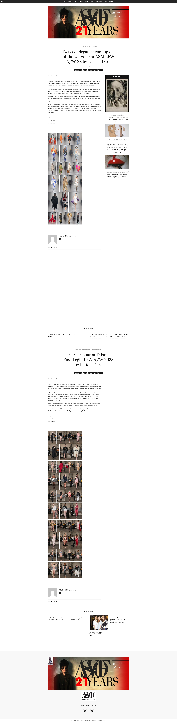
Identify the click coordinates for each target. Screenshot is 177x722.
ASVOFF (91, 1)
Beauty (107, 171)
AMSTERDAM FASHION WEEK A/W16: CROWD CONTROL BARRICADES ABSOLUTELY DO (119, 336)
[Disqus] (74, 269)
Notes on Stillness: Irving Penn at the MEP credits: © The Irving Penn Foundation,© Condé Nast (117, 176)
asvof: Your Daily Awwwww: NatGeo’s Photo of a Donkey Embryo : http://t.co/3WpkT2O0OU (118, 620)
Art (75, 1)
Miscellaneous (88, 46)
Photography (114, 115)
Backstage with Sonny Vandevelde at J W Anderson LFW (97, 633)
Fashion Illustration (111, 140)
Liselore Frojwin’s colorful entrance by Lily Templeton (55, 618)
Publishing (120, 115)
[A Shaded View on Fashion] (88, 22)
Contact (111, 1)
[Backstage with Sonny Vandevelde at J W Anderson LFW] (99, 622)
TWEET (91, 70)
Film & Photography (116, 114)
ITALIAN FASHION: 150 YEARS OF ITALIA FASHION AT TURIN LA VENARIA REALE (99, 336)
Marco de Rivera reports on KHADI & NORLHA (76, 618)
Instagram (124, 114)
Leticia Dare (92, 66)
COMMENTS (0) (79, 70)
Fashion (70, 1)
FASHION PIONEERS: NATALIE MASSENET (57, 335)
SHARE (85, 70)
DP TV (86, 1)
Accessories (110, 139)
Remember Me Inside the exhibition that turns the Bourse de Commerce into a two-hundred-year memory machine (117, 119)
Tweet (125, 142)
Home (64, 1)
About (105, 1)
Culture (81, 1)
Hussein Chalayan (74, 334)
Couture (116, 139)
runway (95, 46)
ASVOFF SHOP (99, 1)
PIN (95, 70)
